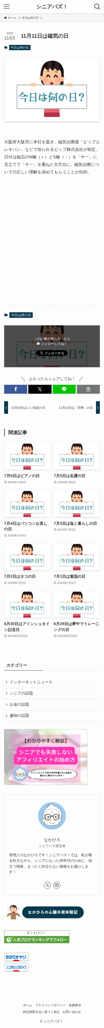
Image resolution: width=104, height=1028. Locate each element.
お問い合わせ (72, 1012)
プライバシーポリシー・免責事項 (58, 1005)
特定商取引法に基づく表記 (41, 1012)
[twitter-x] (47, 885)
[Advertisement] (52, 244)
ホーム (27, 1005)
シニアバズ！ (52, 6)
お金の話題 (19, 704)
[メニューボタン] (6, 6)
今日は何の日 (20, 47)
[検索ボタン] (97, 6)
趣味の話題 (19, 715)
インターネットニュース (31, 682)
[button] (15, 389)
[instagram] (56, 885)
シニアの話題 (21, 693)
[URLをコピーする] (88, 389)
